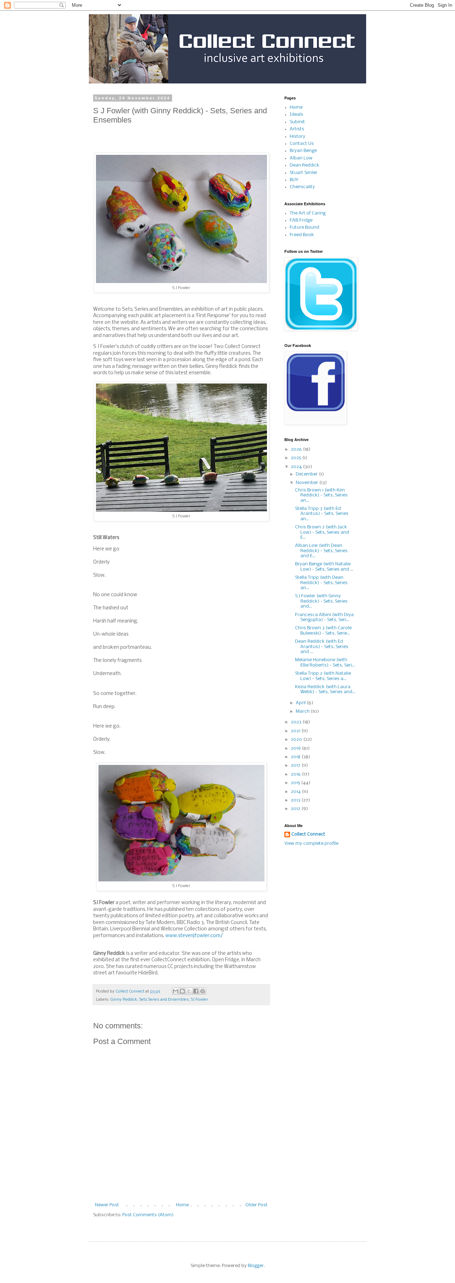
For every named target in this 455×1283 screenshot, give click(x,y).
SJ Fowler (199, 999)
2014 (296, 791)
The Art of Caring (308, 213)
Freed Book (302, 235)
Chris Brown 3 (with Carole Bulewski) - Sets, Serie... (323, 630)
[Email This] (175, 991)
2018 (296, 757)
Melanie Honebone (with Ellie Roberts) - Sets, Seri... (325, 662)
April (301, 703)
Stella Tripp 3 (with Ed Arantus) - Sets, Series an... (321, 513)
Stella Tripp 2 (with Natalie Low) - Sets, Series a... (323, 676)
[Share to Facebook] (195, 991)
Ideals (296, 114)
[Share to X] (189, 991)
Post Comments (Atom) (147, 1215)
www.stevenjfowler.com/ (194, 936)
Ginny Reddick (123, 999)
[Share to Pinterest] (202, 991)
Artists (297, 129)
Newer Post (107, 1205)
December (307, 474)
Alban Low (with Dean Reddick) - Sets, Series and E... (321, 550)
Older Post (256, 1205)
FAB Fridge (301, 220)
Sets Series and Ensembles (164, 999)
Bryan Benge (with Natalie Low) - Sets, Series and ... (324, 566)
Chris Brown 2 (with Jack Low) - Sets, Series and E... (322, 532)
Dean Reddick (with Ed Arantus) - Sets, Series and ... (321, 646)
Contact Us (302, 143)
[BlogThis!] (182, 991)
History (297, 136)
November (307, 482)
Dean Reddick (304, 165)
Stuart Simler (303, 172)
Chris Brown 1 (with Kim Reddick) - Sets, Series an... (321, 495)
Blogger (256, 1265)
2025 (296, 458)
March (303, 711)
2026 (297, 449)
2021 (296, 731)
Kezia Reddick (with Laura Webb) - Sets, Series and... (325, 689)
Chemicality (302, 187)
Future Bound (304, 227)
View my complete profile (311, 843)
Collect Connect (308, 834)
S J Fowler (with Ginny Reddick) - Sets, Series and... (321, 601)
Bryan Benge (303, 150)
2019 (296, 748)
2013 (296, 800)
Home (182, 1205)
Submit (297, 122)
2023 (297, 722)
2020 (297, 739)
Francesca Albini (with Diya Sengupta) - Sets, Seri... (324, 617)
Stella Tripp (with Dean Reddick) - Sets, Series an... (321, 582)
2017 (296, 765)
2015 (296, 783)
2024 (297, 466)
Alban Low (301, 158)
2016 (296, 774)
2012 (296, 808)
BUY (294, 180)
